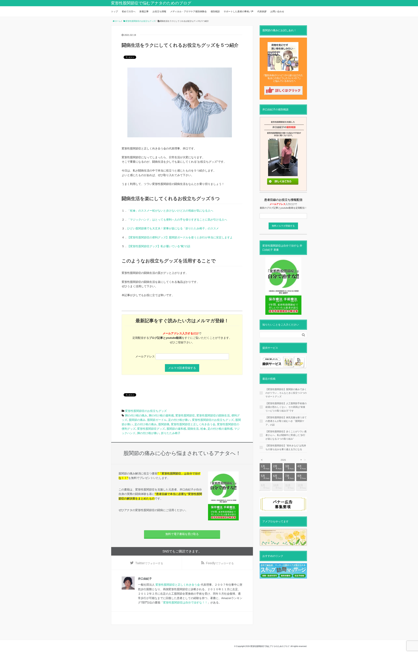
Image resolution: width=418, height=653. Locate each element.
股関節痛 (163, 424)
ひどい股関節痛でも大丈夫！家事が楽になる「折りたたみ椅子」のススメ (173, 228)
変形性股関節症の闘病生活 (213, 415)
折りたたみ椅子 (170, 433)
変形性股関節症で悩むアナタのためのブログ (151, 3)
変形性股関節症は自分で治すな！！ (185, 602)
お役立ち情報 (159, 11)
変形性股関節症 (185, 415)
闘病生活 (193, 428)
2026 (283, 460)
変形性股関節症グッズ (151, 428)
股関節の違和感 (176, 428)
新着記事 (144, 11)
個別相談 (215, 11)
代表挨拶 (261, 11)
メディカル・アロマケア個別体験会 (188, 11)
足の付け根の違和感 (220, 428)
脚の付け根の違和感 (161, 415)
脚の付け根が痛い (148, 433)
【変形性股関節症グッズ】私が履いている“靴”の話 (158, 246)
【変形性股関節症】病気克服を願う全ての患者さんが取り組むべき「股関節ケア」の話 (286, 421)
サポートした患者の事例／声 (238, 11)
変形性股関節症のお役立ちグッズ (146, 410)
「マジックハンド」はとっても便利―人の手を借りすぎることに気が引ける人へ (177, 219)
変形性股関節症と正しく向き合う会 (193, 424)
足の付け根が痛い (179, 419)
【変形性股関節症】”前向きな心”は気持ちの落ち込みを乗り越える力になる (285, 447)
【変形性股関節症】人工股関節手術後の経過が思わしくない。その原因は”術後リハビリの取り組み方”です (286, 407)
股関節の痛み (137, 419)
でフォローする (149, 563)
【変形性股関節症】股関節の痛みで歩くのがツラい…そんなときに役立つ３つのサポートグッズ (286, 393)
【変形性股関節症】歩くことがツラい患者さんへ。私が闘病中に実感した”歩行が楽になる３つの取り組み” (286, 435)
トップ (114, 11)
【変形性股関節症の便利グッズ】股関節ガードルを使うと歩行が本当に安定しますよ (180, 237)
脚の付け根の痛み (136, 415)
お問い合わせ (277, 11)
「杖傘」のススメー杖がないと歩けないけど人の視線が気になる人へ (170, 210)
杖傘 (203, 428)
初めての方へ (129, 11)
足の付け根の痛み (145, 424)
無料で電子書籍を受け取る (182, 534)
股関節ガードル (157, 419)
